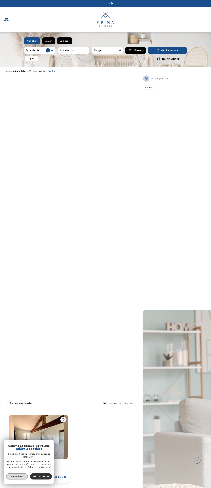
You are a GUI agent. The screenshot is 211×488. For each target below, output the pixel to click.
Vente (42, 71)
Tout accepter (41, 476)
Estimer (65, 41)
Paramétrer (17, 476)
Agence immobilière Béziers (21, 71)
